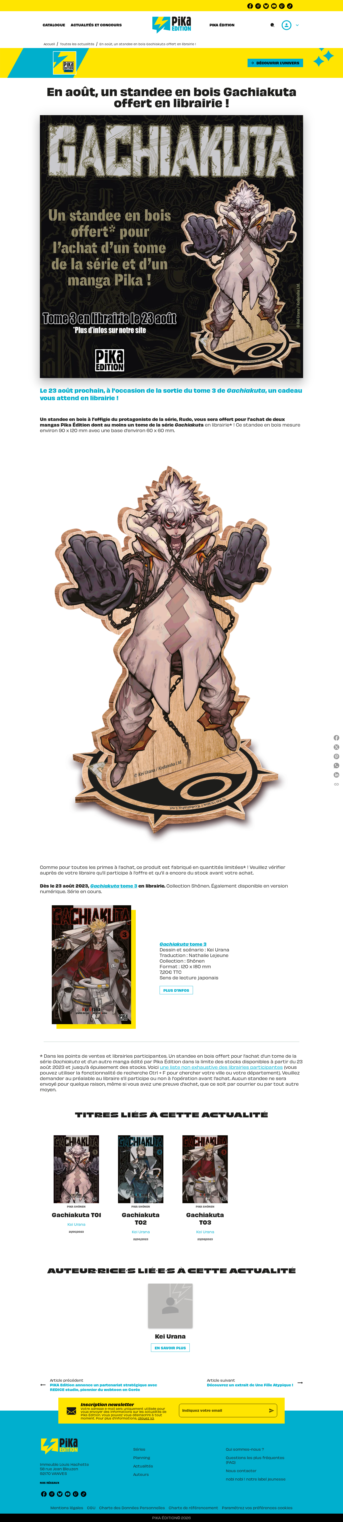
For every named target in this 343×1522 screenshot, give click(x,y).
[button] (275, 63)
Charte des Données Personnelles (132, 1507)
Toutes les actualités (77, 44)
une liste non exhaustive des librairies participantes (221, 1067)
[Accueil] (171, 25)
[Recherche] (272, 25)
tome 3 (113, 885)
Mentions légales (66, 1507)
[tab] (54, 25)
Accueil (49, 44)
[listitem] (250, 6)
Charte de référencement (193, 1507)
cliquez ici (146, 1418)
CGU (91, 1507)
